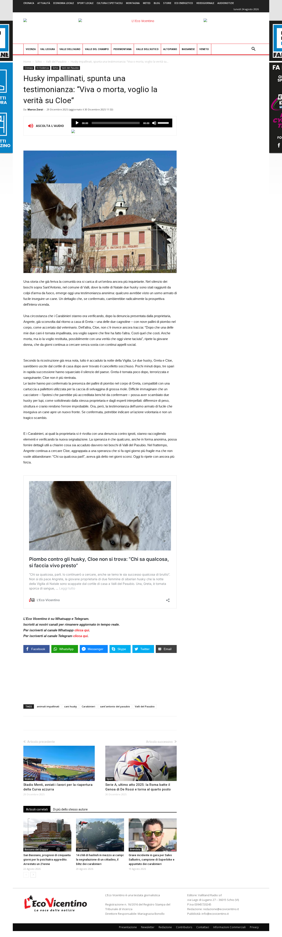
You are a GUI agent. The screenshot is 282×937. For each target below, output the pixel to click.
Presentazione (128, 927)
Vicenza (31, 49)
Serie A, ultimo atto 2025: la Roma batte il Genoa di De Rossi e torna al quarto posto (138, 787)
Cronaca (28, 3)
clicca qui (81, 630)
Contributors (184, 927)
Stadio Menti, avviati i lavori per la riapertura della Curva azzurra (58, 787)
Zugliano (82, 849)
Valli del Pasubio (56, 61)
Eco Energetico (183, 3)
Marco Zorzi (35, 109)
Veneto (204, 49)
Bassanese (188, 49)
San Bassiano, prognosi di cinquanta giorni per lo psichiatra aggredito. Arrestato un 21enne (46, 859)
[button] (253, 49)
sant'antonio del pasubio (115, 706)
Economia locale (63, 3)
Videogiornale (205, 3)
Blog (157, 3)
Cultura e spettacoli (110, 3)
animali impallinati (48, 706)
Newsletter (147, 927)
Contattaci (202, 927)
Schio (38, 61)
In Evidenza (43, 67)
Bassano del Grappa (36, 849)
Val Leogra (47, 49)
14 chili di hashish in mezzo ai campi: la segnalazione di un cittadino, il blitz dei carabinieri (100, 859)
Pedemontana (122, 49)
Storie (167, 3)
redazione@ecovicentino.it (221, 909)
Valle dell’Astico (147, 49)
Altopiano (170, 49)
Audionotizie (225, 3)
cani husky (70, 706)
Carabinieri (88, 706)
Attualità (43, 3)
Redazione (165, 927)
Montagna (133, 3)
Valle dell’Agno (69, 49)
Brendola (135, 849)
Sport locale (85, 3)
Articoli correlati (37, 809)
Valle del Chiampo (97, 49)
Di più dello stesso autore (70, 809)
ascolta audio (77, 123)
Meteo (146, 3)
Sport (110, 779)
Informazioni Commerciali (229, 927)
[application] (121, 123)
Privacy (254, 927)
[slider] (164, 122)
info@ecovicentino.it (215, 914)
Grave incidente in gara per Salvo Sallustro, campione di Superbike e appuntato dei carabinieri (151, 859)
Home (27, 61)
